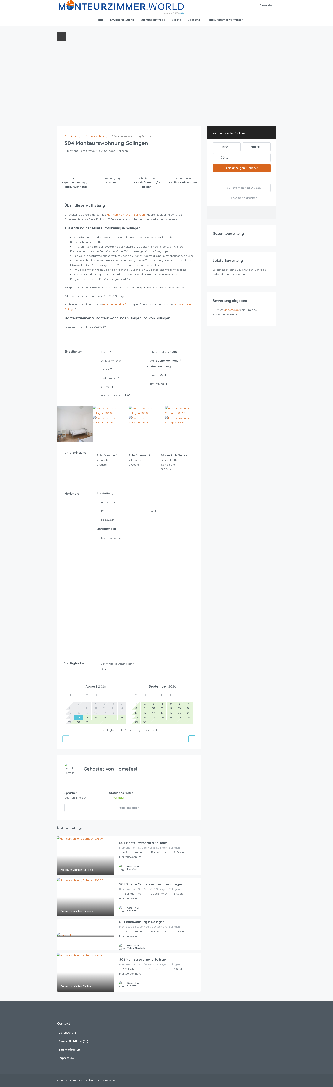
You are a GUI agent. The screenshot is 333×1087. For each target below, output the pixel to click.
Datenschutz (67, 1032)
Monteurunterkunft (115, 304)
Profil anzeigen (129, 808)
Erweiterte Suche (122, 20)
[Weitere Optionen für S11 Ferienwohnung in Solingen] (196, 947)
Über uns (194, 20)
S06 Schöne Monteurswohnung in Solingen (151, 884)
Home (100, 20)
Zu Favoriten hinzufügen (243, 188)
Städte (176, 20)
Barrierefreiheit (69, 1049)
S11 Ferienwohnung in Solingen (141, 922)
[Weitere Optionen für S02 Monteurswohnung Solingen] (196, 985)
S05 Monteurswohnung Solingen (143, 843)
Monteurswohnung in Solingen (126, 214)
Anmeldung (267, 5)
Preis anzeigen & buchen (242, 168)
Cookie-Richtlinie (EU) (73, 1041)
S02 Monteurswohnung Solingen (143, 959)
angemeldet (232, 310)
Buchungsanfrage (152, 20)
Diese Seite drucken (243, 198)
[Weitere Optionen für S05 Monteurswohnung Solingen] (196, 868)
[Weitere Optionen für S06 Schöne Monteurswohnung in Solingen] (196, 910)
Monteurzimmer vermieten (224, 20)
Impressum (66, 1058)
